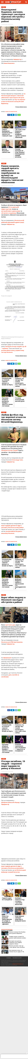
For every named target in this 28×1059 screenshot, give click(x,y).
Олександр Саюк (17, 460)
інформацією (7, 658)
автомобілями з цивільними (10, 211)
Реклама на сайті (17, 957)
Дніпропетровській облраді (10, 802)
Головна (8, 957)
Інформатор (17, 59)
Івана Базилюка (9, 63)
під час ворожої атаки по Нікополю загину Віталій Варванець (13, 101)
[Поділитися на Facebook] (8, 114)
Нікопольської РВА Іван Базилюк (12, 642)
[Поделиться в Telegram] (12, 114)
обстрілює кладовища (8, 213)
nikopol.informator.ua (17, 963)
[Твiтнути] (16, 114)
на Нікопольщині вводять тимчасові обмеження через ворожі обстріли (13, 96)
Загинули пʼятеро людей (9, 450)
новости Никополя (11, 111)
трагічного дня (10, 625)
